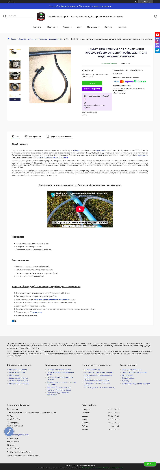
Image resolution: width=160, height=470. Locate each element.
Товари (66, 27)
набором (76, 151)
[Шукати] (4, 16)
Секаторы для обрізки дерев (134, 372)
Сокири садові (128, 378)
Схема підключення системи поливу (99, 388)
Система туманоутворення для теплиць (60, 378)
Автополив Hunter (92, 370)
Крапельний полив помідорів (59, 390)
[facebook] (13, 321)
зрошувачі (142, 155)
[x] (15, 321)
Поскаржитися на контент (92, 468)
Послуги (51, 27)
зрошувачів (101, 151)
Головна (37, 27)
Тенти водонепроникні (131, 370)
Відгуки (108, 27)
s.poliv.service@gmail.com (17, 435)
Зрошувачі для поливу (28, 39)
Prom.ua (92, 465)
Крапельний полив (17, 372)
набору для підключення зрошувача (52, 299)
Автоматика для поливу (19, 384)
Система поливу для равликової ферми (60, 373)
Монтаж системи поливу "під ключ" (99, 372)
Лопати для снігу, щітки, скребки (136, 384)
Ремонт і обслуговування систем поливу (98, 376)
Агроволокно (127, 375)
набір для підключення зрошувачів (53, 157)
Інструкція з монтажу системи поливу (97, 384)
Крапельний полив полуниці (59, 387)
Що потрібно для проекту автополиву (58, 394)
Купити (92, 83)
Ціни (79, 27)
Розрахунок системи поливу (59, 370)
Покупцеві (92, 27)
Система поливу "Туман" (19, 381)
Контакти (122, 27)
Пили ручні (126, 381)
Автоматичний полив (18, 370)
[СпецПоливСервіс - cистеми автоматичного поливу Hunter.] (41, 16)
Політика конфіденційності (113, 468)
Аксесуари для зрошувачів (50, 39)
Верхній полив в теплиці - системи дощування (61, 383)
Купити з (88, 89)
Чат (151, 464)
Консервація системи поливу (96, 380)
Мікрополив (14, 375)
